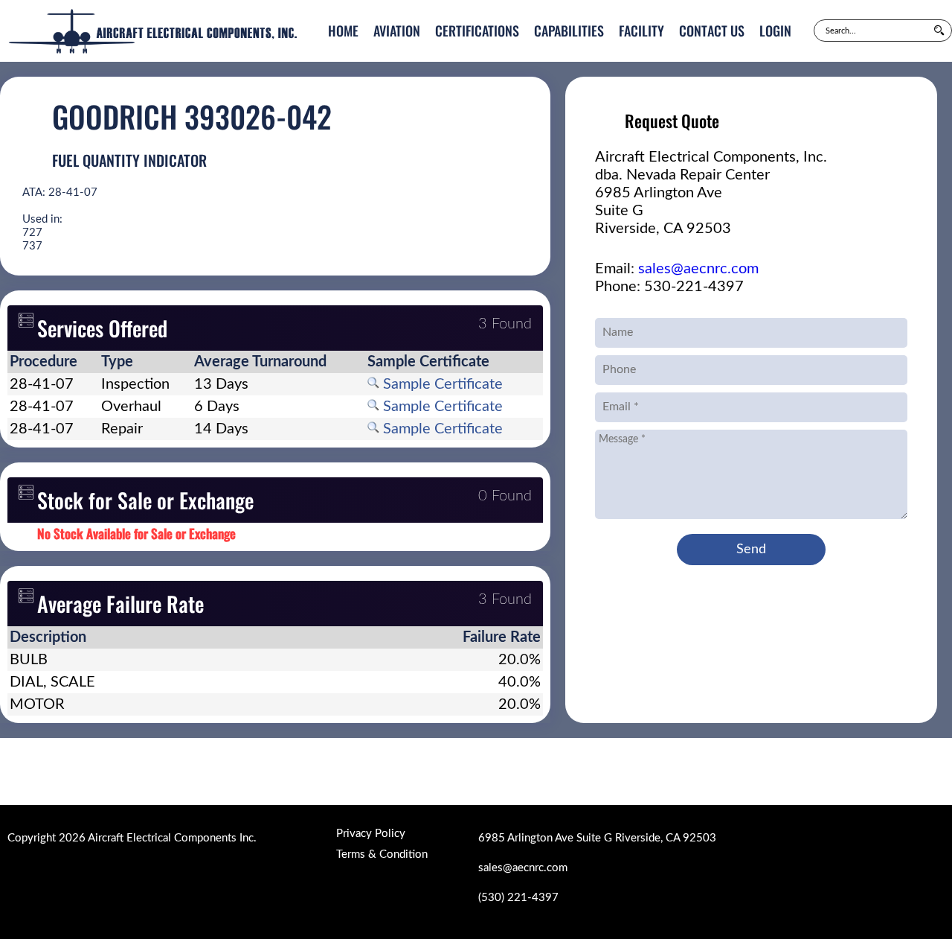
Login (775, 30)
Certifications (477, 30)
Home (343, 30)
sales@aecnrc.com (698, 268)
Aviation (396, 30)
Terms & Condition (382, 854)
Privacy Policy (370, 833)
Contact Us (711, 30)
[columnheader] (53, 362)
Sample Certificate (441, 384)
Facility (641, 30)
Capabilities (569, 30)
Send (751, 549)
